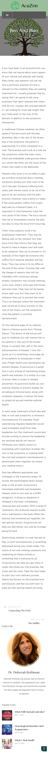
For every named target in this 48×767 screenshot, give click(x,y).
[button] (44, 749)
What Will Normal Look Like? (30, 711)
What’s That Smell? (24, 740)
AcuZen (29, 6)
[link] (14, 5)
